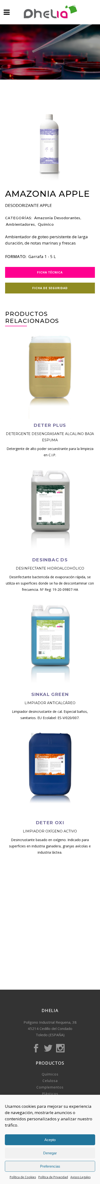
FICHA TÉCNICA (50, 272)
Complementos (50, 1087)
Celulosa (50, 1080)
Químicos (50, 1074)
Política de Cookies (23, 1177)
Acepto (50, 1140)
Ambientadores (20, 224)
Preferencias (50, 1166)
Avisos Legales (80, 1177)
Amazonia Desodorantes (57, 217)
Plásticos (50, 1093)
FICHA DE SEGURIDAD (50, 288)
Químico (46, 224)
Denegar (50, 1153)
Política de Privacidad (53, 1177)
